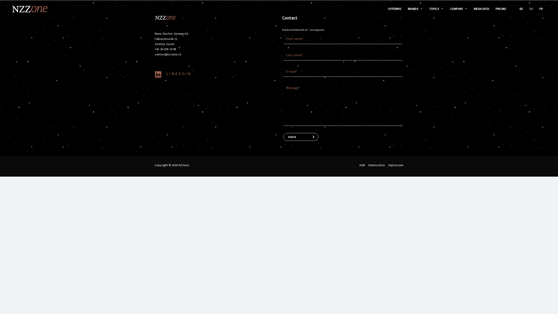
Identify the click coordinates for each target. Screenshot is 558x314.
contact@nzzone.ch (168, 54)
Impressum (395, 165)
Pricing (501, 9)
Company (456, 9)
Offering (394, 9)
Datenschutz (376, 165)
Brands (413, 9)
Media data (481, 9)
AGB (362, 165)
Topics (434, 9)
